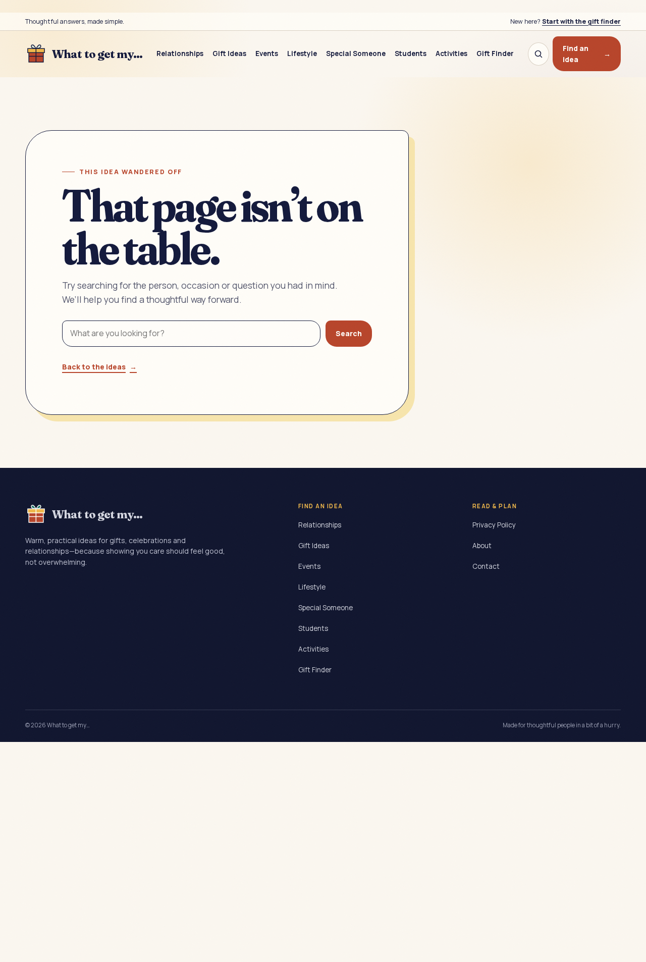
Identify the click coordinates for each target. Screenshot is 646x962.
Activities (451, 53)
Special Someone (356, 53)
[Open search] (538, 54)
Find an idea (587, 53)
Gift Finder (495, 53)
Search (349, 333)
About (482, 545)
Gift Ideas (229, 53)
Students (410, 53)
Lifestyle (302, 53)
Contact (486, 566)
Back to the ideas (99, 366)
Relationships (179, 53)
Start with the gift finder (581, 21)
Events (266, 53)
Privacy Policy (494, 524)
